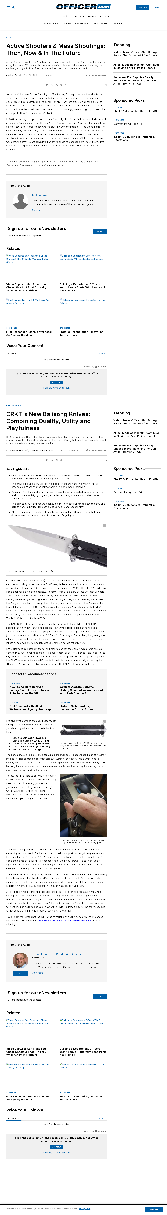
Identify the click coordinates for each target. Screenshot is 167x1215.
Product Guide (51, 24)
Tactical (119, 24)
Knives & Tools (13, 406)
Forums (67, 24)
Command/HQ (82, 24)
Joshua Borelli (13, 75)
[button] (8, 7)
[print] (106, 85)
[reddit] (61, 85)
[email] (66, 85)
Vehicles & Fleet (101, 24)
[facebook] (47, 85)
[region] (56, 360)
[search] (13, 7)
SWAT (8, 38)
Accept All (154, 1210)
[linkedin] (52, 85)
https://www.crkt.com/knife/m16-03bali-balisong (65, 920)
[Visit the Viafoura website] (100, 367)
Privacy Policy (85, 1209)
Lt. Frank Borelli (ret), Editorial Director (26, 450)
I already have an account (56, 388)
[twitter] (56, 85)
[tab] (13, 354)
